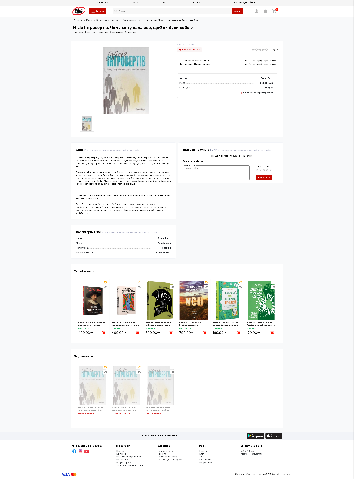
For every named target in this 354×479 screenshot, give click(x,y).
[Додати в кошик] (104, 333)
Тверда (269, 88)
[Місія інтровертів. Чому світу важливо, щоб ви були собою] (92, 385)
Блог (201, 454)
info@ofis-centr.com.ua (251, 454)
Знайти (237, 11)
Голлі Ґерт (267, 78)
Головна (203, 451)
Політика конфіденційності (129, 457)
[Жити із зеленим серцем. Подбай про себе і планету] (261, 300)
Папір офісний (206, 463)
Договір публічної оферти (170, 460)
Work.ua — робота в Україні (129, 465)
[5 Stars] (270, 170)
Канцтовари (205, 460)
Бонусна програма (125, 463)
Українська (267, 83)
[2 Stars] (260, 170)
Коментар (191, 165)
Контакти (121, 454)
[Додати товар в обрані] (105, 282)
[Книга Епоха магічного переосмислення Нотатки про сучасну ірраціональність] (126, 300)
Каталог (100, 11)
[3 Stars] (264, 170)
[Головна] (79, 11)
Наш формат (163, 253)
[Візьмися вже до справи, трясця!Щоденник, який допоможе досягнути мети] (227, 300)
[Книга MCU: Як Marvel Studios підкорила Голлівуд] (193, 300)
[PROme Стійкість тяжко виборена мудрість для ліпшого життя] (160, 300)
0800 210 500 (247, 451)
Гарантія (162, 454)
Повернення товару (167, 457)
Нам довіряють (123, 460)
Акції (201, 457)
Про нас (120, 451)
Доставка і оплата (166, 451)
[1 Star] (257, 170)
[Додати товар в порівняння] (105, 287)
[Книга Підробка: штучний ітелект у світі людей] (92, 300)
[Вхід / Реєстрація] (256, 11)
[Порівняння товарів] (265, 11)
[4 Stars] (267, 170)
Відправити (264, 177)
